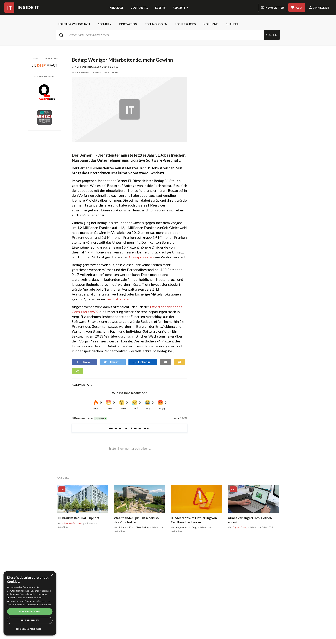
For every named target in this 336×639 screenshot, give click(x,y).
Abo (299, 7)
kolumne (211, 24)
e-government (81, 72)
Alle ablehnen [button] (30, 620)
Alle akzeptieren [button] (29, 611)
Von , (70, 523)
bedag (97, 72)
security (104, 24)
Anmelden (321, 7)
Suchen (271, 34)
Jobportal (139, 7)
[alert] (30, 603)
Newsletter (274, 7)
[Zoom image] (129, 109)
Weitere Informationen (39, 604)
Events (160, 7)
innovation (128, 24)
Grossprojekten (141, 257)
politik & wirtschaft (74, 24)
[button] (29, 629)
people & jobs (185, 24)
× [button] (52, 575)
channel (232, 24)
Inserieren (116, 7)
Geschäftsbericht (119, 299)
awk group (111, 72)
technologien (156, 24)
